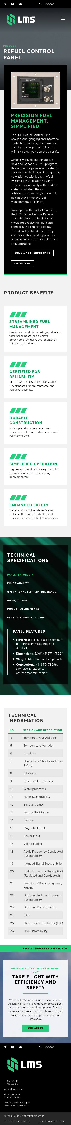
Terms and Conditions (51, 1121)
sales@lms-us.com (13, 1089)
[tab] (35, 574)
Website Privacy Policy (16, 1121)
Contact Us (22, 263)
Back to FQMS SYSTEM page (42, 948)
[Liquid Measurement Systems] (21, 20)
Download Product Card (32, 252)
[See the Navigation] (63, 18)
